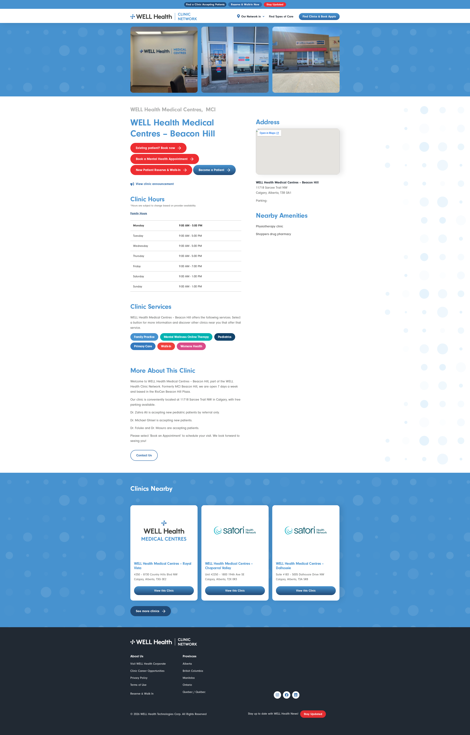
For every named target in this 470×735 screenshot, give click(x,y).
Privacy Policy (138, 678)
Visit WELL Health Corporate (148, 663)
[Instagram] (277, 695)
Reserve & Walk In (141, 693)
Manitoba (189, 678)
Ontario (187, 685)
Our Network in (251, 16)
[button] (252, 16)
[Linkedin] (295, 695)
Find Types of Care (281, 16)
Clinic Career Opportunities (147, 671)
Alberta (187, 663)
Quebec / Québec (194, 692)
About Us (136, 656)
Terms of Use (138, 685)
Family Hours (138, 213)
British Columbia (193, 671)
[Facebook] (286, 695)
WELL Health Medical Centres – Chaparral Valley (229, 565)
